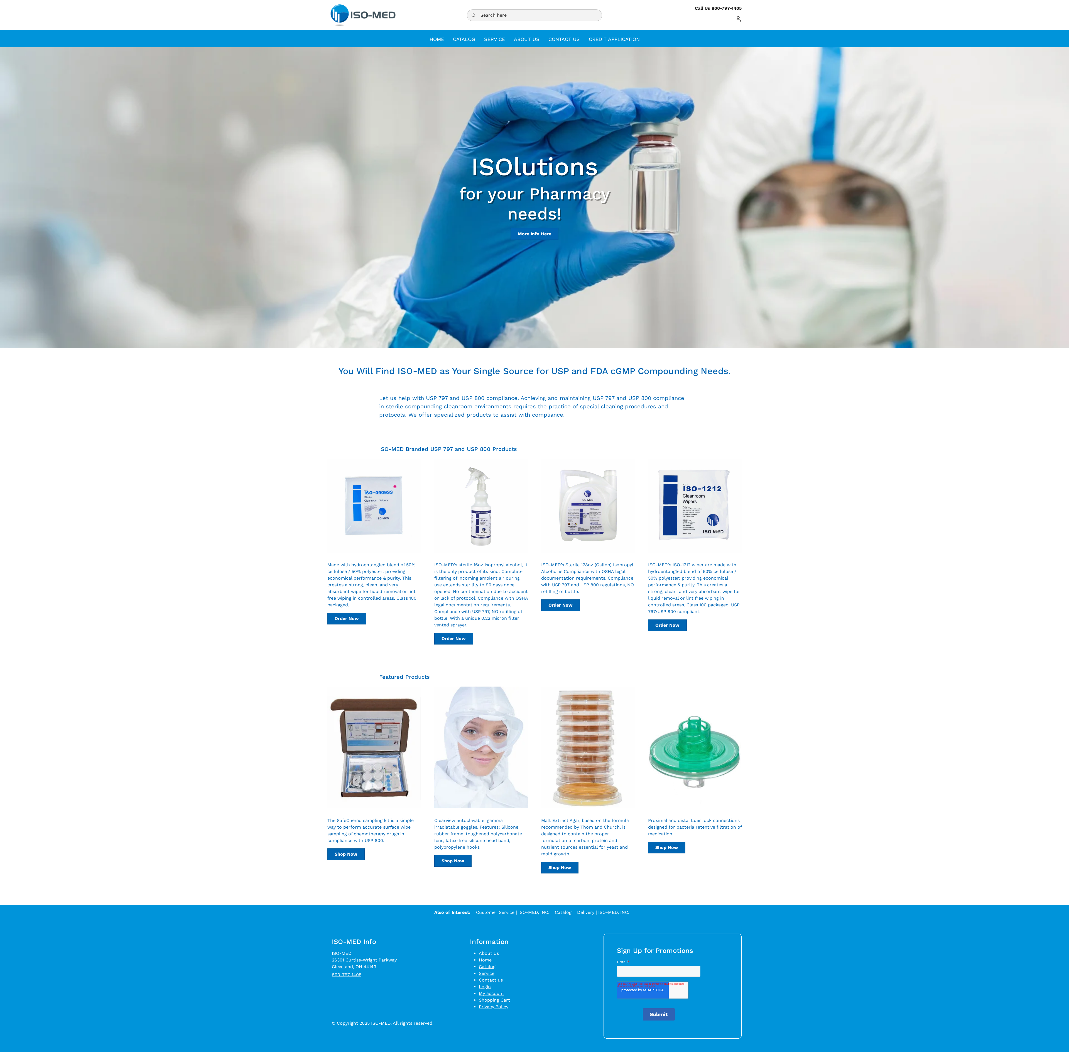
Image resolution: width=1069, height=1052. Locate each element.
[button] (738, 19)
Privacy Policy (493, 1006)
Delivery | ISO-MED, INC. (603, 912)
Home (485, 960)
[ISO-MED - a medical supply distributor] (363, 15)
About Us (489, 953)
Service (486, 973)
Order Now (347, 618)
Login (485, 986)
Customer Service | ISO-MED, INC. (512, 912)
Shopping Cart (494, 1000)
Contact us (491, 980)
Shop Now (346, 854)
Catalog (563, 912)
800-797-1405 (727, 8)
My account (491, 993)
